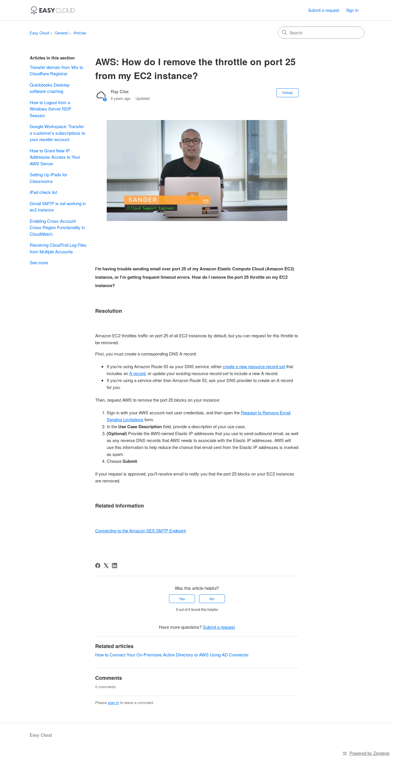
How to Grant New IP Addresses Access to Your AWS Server (55, 156)
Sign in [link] (352, 10)
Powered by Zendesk (370, 753)
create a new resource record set (254, 366)
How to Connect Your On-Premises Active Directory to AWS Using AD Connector (172, 655)
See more (39, 262)
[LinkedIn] (114, 565)
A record (137, 373)
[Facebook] (97, 565)
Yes (182, 598)
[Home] (53, 10)
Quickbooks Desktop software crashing (50, 88)
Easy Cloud (39, 32)
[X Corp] (106, 565)
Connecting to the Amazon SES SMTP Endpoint (140, 530)
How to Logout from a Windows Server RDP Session (50, 108)
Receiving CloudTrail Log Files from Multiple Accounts (58, 248)
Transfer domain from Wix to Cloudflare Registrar (56, 70)
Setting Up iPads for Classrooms (48, 177)
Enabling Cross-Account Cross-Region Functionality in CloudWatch (57, 227)
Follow (287, 92)
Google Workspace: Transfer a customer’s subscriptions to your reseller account (57, 132)
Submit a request (323, 10)
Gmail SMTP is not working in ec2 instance (58, 206)
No (212, 598)
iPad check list (43, 192)
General (61, 32)
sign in (113, 702)
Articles (80, 32)
